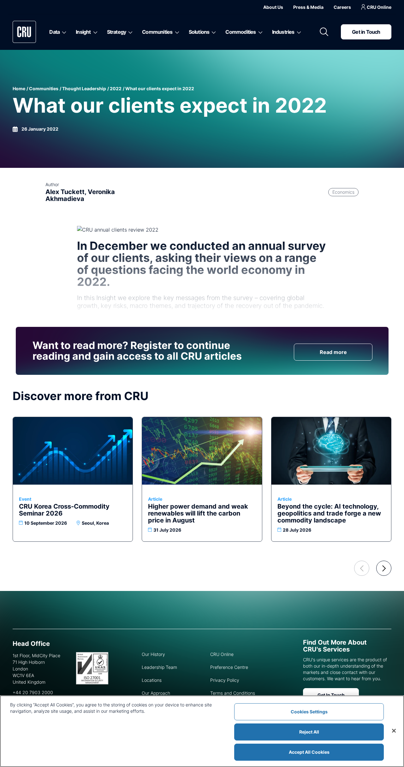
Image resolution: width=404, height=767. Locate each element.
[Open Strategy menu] (129, 32)
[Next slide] (383, 568)
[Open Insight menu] (94, 32)
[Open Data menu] (63, 32)
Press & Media (308, 7)
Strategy (116, 32)
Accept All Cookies (309, 752)
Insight (83, 32)
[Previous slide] (361, 568)
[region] (202, 731)
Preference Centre (229, 667)
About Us (273, 7)
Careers (342, 7)
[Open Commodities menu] (259, 32)
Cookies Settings (309, 711)
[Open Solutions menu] (212, 32)
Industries (283, 32)
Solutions (199, 32)
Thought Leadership (84, 88)
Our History (153, 654)
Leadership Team (159, 667)
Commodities (240, 32)
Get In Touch (331, 695)
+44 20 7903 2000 (33, 692)
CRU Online (379, 7)
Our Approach (156, 693)
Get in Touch (366, 32)
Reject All (309, 732)
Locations (152, 680)
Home (19, 88)
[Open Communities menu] (176, 32)
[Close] (394, 731)
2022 (116, 88)
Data (54, 32)
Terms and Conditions (232, 693)
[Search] (324, 31)
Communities (157, 32)
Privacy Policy (224, 680)
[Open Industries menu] (297, 32)
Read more (333, 352)
